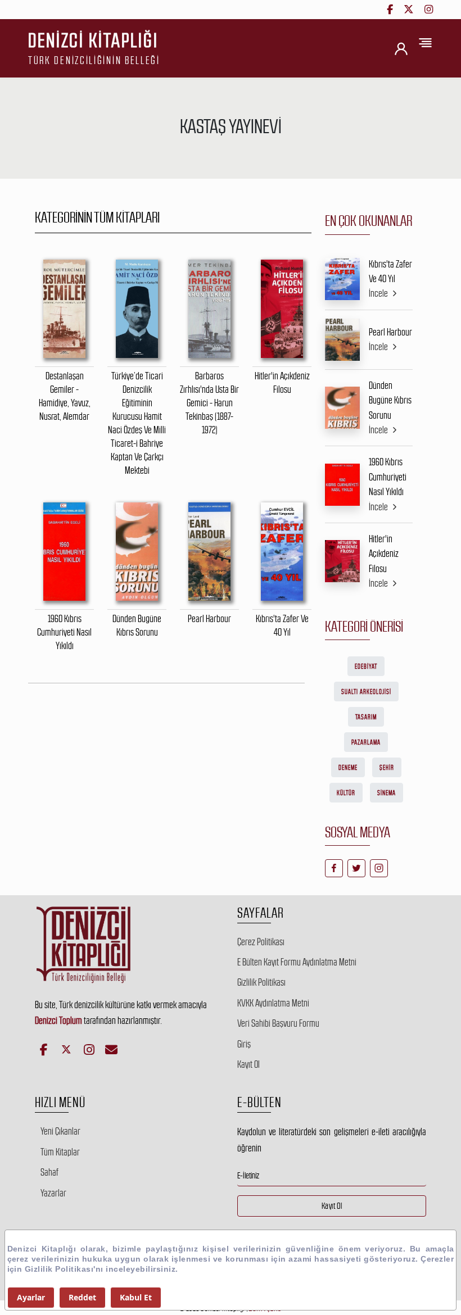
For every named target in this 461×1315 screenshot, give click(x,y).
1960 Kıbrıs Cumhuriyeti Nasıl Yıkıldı (387, 476)
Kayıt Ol (248, 1064)
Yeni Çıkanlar (60, 1131)
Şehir (386, 768)
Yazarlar (53, 1193)
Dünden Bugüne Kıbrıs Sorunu (390, 400)
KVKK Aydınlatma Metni (273, 1003)
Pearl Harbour (390, 332)
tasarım (366, 717)
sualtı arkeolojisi (366, 692)
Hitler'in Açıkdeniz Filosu (384, 553)
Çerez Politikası (260, 941)
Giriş (244, 1044)
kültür (346, 793)
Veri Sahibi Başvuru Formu (278, 1023)
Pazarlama (366, 742)
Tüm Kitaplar (60, 1152)
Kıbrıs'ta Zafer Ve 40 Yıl (390, 271)
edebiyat (366, 666)
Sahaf (49, 1172)
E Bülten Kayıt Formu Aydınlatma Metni (296, 962)
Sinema (386, 793)
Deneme (348, 768)
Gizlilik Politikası (261, 982)
